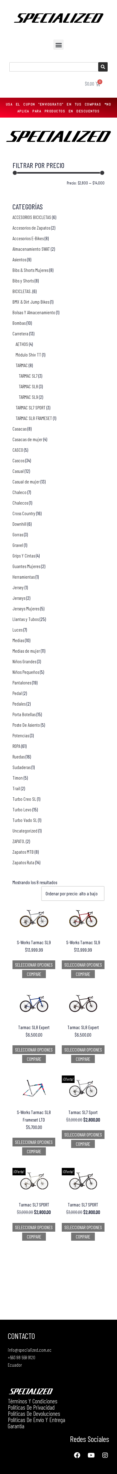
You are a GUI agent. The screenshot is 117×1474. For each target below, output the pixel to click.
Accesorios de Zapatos (31, 228)
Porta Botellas (24, 714)
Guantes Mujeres (26, 566)
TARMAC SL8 (28, 386)
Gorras (17, 534)
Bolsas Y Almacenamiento (33, 312)
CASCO (17, 450)
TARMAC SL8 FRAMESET (34, 418)
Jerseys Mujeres (25, 608)
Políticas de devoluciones (34, 1413)
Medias (18, 640)
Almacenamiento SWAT (31, 249)
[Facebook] (77, 1455)
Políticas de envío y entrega (36, 1419)
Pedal (17, 693)
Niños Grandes (24, 661)
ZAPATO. (18, 841)
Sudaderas (21, 767)
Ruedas (18, 756)
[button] (58, 45)
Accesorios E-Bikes (28, 238)
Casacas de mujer (27, 439)
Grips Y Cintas (23, 555)
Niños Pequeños (25, 672)
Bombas (19, 323)
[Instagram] (105, 1455)
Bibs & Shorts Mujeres (30, 270)
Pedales (19, 704)
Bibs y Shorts (23, 280)
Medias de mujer (26, 651)
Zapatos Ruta (23, 862)
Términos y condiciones (32, 1401)
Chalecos (20, 503)
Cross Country (23, 513)
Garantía (16, 1426)
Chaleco (19, 492)
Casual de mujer (26, 481)
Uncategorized (24, 830)
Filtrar (22, 184)
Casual (18, 471)
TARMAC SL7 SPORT (31, 407)
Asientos (19, 259)
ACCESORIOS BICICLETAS (31, 217)
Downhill (19, 524)
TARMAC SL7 (28, 376)
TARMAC (22, 365)
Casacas (19, 428)
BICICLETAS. (22, 291)
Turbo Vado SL (24, 820)
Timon (17, 778)
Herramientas (23, 577)
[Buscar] (103, 67)
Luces (17, 629)
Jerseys (18, 598)
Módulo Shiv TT (28, 354)
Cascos (18, 460)
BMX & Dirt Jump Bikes (30, 302)
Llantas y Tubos (25, 619)
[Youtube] (91, 1455)
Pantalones (21, 682)
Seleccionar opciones (34, 965)
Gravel (17, 545)
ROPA (16, 746)
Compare (34, 974)
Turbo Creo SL (24, 799)
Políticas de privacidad (31, 1407)
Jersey (18, 587)
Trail (16, 788)
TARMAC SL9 (28, 397)
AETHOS (22, 344)
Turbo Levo (22, 809)
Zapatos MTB (23, 852)
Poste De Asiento (26, 725)
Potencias (20, 735)
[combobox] (53, 67)
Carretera (20, 333)
